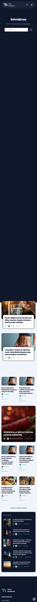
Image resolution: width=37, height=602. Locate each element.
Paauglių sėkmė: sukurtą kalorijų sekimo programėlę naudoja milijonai (8, 490)
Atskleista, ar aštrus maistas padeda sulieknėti (18, 433)
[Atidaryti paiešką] (27, 4)
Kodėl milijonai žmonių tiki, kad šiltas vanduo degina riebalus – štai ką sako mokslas (18, 320)
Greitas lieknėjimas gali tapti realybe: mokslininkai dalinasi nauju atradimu (26, 459)
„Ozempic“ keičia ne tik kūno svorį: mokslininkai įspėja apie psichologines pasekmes (18, 352)
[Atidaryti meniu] (31, 4)
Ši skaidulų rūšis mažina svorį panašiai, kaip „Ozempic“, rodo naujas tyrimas (26, 390)
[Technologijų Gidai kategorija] (13, 524)
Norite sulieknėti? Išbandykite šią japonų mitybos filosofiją (9, 389)
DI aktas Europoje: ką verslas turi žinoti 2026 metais (22, 520)
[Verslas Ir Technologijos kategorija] (13, 557)
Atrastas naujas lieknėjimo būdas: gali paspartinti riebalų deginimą (25, 490)
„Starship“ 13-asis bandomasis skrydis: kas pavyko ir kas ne (21, 563)
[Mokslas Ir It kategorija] (6, 326)
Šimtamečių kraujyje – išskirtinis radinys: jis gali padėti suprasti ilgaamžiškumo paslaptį (22, 541)
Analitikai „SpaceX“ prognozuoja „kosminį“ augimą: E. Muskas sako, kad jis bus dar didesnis (22, 552)
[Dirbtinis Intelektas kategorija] (2, 498)
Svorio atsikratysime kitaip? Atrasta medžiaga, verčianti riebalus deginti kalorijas (8, 460)
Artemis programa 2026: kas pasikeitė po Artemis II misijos (21, 530)
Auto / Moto (5, 600)
